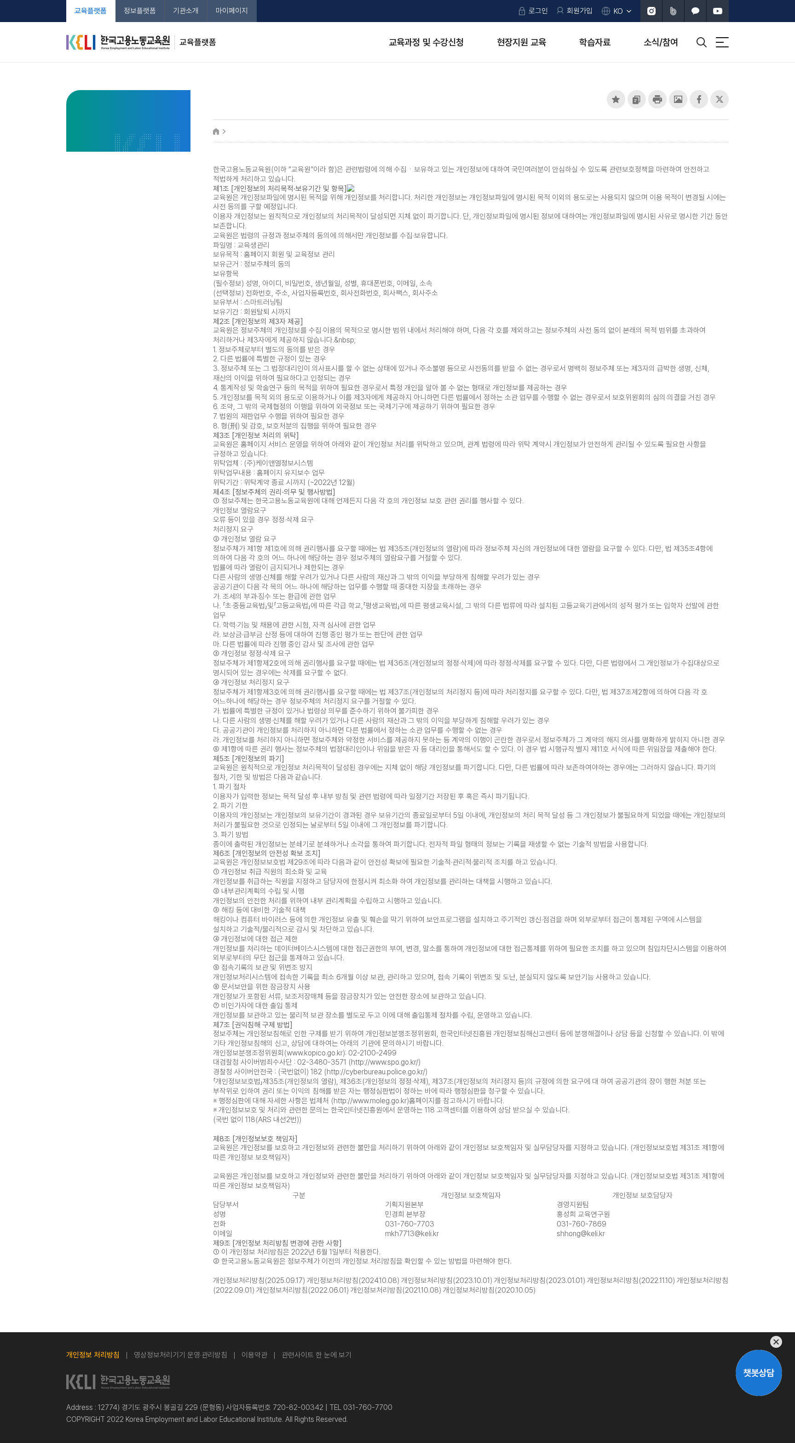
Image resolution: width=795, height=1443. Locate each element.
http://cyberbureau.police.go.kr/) (377, 1071)
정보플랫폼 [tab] (140, 10)
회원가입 (580, 10)
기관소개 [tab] (186, 10)
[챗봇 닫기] (759, 1342)
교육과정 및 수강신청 (426, 42)
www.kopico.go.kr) (316, 1053)
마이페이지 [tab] (232, 10)
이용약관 (254, 1355)
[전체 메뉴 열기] (722, 42)
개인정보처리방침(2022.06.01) (302, 1290)
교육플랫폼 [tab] (91, 10)
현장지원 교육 (521, 42)
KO (618, 11)
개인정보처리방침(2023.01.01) (539, 1280)
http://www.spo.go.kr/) (386, 1062)
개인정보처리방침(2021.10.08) (396, 1290)
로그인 (538, 10)
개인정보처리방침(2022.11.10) (631, 1280)
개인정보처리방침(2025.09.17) (259, 1280)
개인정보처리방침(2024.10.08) (353, 1280)
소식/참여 (661, 42)
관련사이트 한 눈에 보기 (316, 1355)
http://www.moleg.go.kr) (371, 1100)
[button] (616, 99)
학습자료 (595, 42)
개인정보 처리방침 (93, 1355)
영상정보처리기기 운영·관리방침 (180, 1355)
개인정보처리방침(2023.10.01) (446, 1280)
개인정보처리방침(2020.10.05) (489, 1290)
